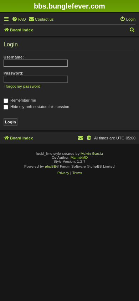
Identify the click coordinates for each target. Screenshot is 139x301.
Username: (14, 57)
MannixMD (79, 157)
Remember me (22, 100)
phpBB (50, 166)
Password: (14, 73)
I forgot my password (22, 86)
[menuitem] (19, 19)
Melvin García (92, 153)
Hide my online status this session (39, 106)
